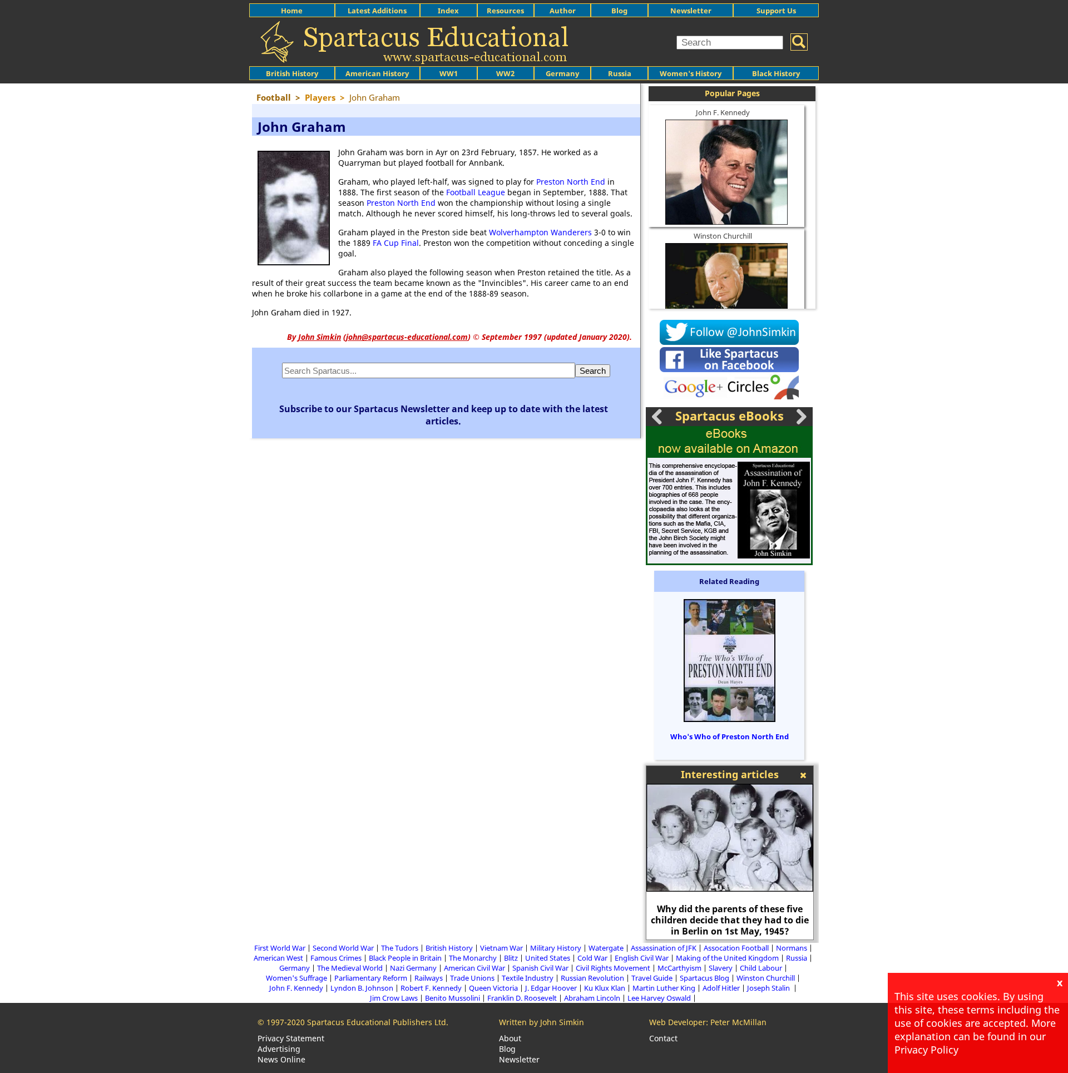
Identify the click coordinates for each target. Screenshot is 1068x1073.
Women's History (690, 73)
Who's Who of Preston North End (729, 736)
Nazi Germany (413, 968)
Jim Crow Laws (394, 998)
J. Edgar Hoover (551, 988)
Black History (776, 73)
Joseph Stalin (769, 988)
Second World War (343, 948)
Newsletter (690, 11)
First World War (279, 948)
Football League (475, 192)
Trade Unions (472, 978)
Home (292, 11)
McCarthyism (679, 968)
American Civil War (474, 968)
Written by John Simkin (541, 1022)
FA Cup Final (396, 243)
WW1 (448, 73)
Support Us (776, 11)
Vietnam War (501, 948)
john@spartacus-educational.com (407, 337)
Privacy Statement (291, 1038)
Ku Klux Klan (604, 988)
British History (449, 948)
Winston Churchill (723, 236)
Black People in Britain (405, 958)
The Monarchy (473, 958)
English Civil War (642, 958)
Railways (428, 978)
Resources (505, 11)
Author (563, 11)
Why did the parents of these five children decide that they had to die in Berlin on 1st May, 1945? (730, 920)
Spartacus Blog (704, 978)
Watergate (606, 948)
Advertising (279, 1049)
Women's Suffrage (296, 978)
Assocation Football (736, 948)
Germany (562, 73)
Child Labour (761, 968)
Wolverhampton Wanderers (540, 232)
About (510, 1038)
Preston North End (570, 181)
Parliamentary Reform (370, 978)
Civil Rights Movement (613, 968)
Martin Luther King (663, 988)
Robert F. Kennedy (431, 988)
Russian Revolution (592, 978)
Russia (619, 73)
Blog (619, 11)
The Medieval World (350, 968)
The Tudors (399, 948)
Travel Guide (652, 978)
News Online (281, 1059)
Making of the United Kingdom (727, 958)
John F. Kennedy (723, 112)
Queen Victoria (493, 988)
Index (448, 11)
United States (547, 958)
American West (278, 958)
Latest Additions (377, 11)
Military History (555, 948)
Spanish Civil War (540, 968)
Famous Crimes (336, 958)
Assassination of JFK (663, 948)
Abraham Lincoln (592, 998)
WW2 (505, 73)
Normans (791, 948)
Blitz (511, 958)
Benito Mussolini (452, 998)
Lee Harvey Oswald (659, 998)
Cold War (592, 958)
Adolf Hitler (721, 988)
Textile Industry (527, 978)
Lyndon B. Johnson (361, 988)
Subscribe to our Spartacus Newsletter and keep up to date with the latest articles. (443, 415)
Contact (663, 1038)
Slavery (721, 968)
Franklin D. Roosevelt (522, 998)
